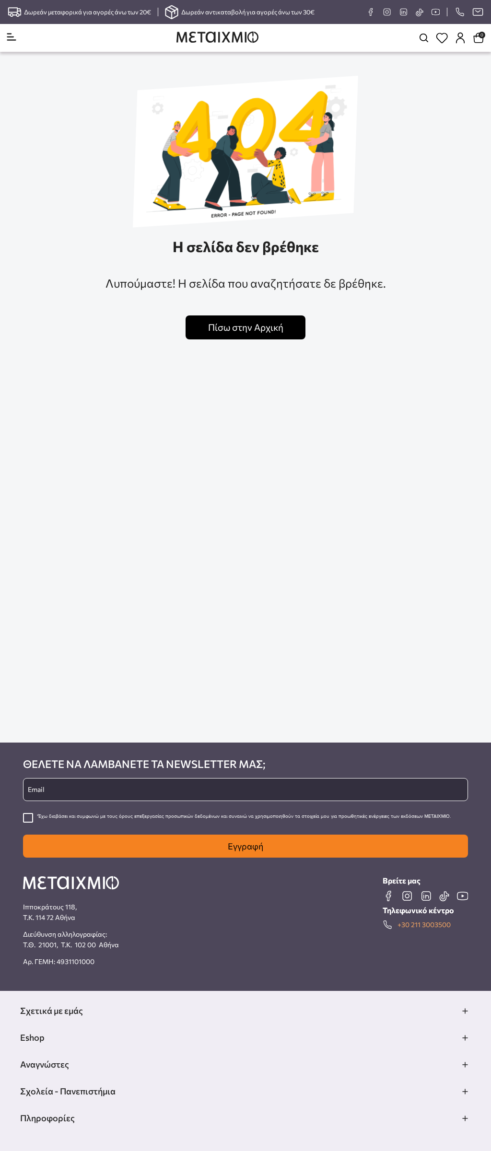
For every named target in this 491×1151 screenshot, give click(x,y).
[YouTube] (435, 12)
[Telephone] (459, 12)
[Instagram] (387, 12)
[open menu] (11, 37)
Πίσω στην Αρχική (245, 327)
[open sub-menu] (465, 1011)
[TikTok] (419, 12)
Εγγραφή (245, 846)
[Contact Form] (477, 12)
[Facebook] (370, 12)
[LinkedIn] (403, 12)
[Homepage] (217, 38)
